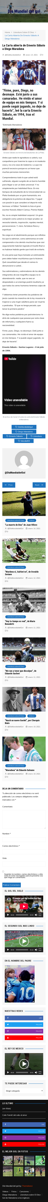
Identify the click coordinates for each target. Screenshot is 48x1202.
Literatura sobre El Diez (15, 520)
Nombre (6, 833)
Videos (31, 520)
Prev (10, 485)
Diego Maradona (25, 431)
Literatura (37, 436)
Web (4, 858)
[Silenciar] (36, 915)
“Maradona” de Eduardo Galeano (19, 770)
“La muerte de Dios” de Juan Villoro (21, 525)
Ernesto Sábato (16, 436)
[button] (24, 941)
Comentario (7, 806)
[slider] (22, 949)
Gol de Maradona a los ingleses (16, 1198)
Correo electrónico (11, 846)
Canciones (24, 1191)
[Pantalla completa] (40, 915)
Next (37, 485)
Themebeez (27, 1186)
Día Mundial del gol (24, 11)
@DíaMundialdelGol (13, 55)
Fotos (13, 1191)
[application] (24, 906)
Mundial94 (25, 441)
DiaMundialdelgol (25, 427)
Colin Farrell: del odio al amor (14, 1115)
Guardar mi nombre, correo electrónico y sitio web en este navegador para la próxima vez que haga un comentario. (23, 875)
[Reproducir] (8, 915)
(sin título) (6, 1108)
